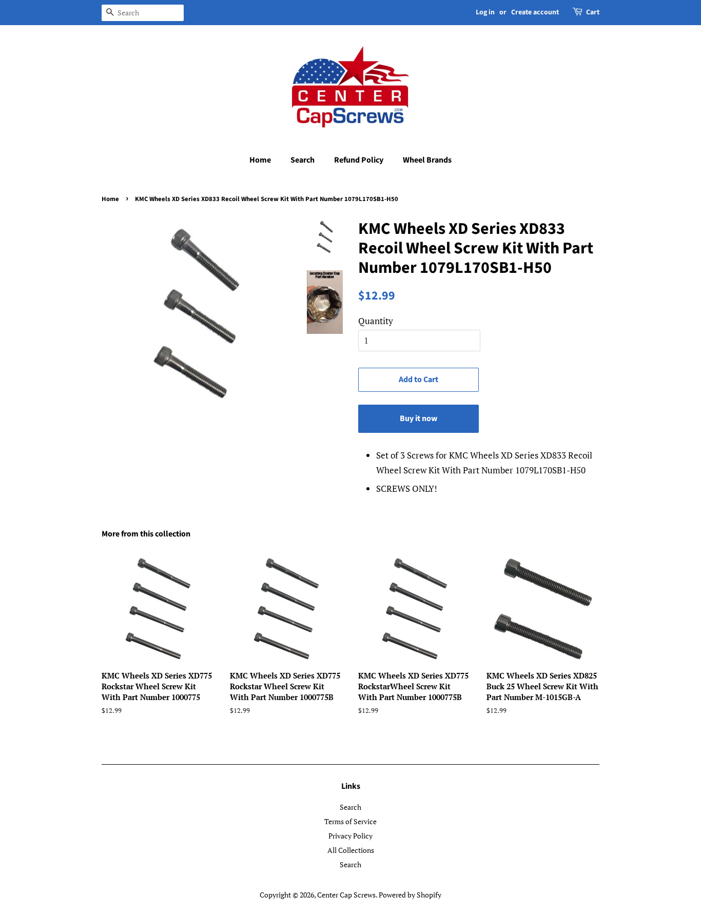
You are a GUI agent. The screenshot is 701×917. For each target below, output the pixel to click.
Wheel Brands (427, 160)
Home (260, 160)
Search (302, 160)
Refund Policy (358, 160)
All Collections (350, 850)
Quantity (375, 321)
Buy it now (418, 418)
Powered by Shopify (410, 895)
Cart (592, 12)
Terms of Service (350, 821)
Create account (535, 12)
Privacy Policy (350, 836)
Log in (485, 12)
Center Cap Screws (346, 895)
